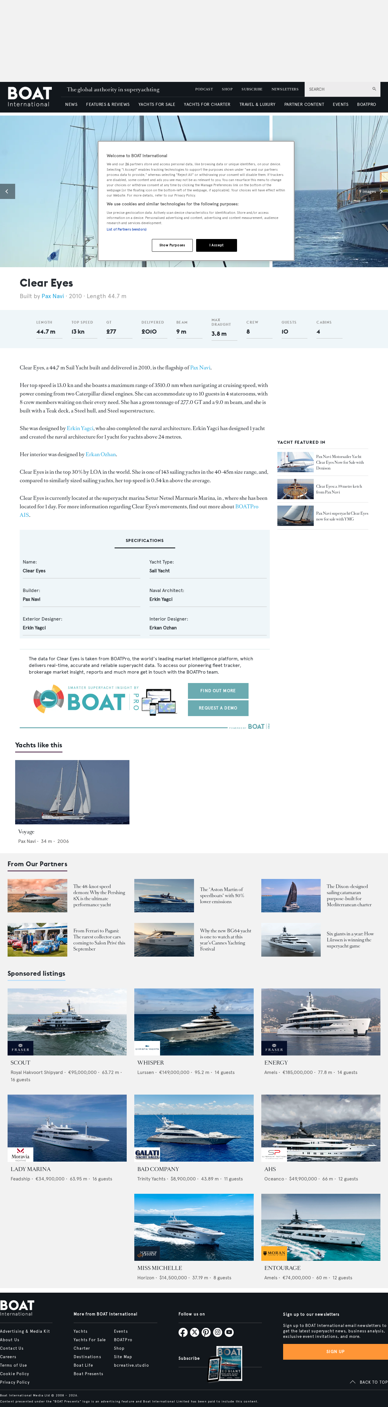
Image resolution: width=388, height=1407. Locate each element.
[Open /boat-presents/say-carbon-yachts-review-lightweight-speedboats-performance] (164, 896)
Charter (82, 1348)
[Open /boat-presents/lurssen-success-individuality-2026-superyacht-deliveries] (291, 940)
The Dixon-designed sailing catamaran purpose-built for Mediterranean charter (349, 895)
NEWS (71, 104)
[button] (7, 191)
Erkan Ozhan (100, 454)
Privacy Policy (15, 1382)
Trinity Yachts (151, 1179)
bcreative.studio (131, 1365)
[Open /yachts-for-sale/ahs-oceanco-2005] (320, 1128)
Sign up (335, 1351)
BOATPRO (366, 104)
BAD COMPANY (158, 1169)
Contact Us (12, 1348)
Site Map (123, 1357)
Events (121, 1331)
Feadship (20, 1179)
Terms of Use (13, 1365)
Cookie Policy (14, 1374)
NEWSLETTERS (285, 89)
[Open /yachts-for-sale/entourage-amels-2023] (320, 1227)
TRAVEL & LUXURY (257, 104)
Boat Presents (88, 1374)
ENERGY (276, 1062)
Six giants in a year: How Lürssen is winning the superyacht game (350, 940)
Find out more (218, 690)
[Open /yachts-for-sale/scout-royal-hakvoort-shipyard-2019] (67, 1021)
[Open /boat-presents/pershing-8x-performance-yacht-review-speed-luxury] (37, 896)
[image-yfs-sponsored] (20, 1054)
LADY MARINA (31, 1169)
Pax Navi (53, 296)
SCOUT (20, 1062)
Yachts (81, 1331)
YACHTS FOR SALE (157, 104)
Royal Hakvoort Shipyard (37, 1072)
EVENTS (340, 104)
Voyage (26, 831)
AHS (270, 1169)
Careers (8, 1357)
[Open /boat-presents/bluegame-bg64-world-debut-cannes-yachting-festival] (164, 940)
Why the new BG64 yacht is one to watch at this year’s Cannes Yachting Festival (225, 939)
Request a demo (218, 708)
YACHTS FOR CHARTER (207, 104)
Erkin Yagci (80, 428)
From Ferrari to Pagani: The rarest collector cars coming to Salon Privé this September (99, 939)
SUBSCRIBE (252, 89)
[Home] (34, 97)
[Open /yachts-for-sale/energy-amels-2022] (320, 1021)
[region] (196, 201)
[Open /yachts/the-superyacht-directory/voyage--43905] (72, 792)
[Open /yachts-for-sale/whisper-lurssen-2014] (193, 1021)
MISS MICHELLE (159, 1268)
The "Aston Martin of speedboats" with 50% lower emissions (222, 895)
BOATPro (123, 1340)
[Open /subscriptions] (219, 1365)
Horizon (145, 1278)
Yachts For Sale (90, 1340)
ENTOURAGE (282, 1268)
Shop (119, 1348)
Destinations (87, 1357)
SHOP (227, 89)
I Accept (216, 245)
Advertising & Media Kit (25, 1331)
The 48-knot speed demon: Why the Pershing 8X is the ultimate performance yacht (99, 895)
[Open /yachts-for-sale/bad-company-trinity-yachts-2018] (193, 1128)
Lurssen (145, 1072)
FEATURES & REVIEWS (108, 104)
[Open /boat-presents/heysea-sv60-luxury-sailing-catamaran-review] (291, 896)
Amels (270, 1072)
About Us (9, 1340)
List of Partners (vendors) (126, 229)
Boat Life (83, 1365)
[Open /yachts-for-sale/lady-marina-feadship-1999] (67, 1128)
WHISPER (150, 1062)
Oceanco (274, 1179)
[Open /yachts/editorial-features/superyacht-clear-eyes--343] (295, 489)
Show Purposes (172, 245)
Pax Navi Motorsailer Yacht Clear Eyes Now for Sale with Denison (340, 462)
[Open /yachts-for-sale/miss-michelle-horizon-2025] (193, 1227)
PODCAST (204, 89)
